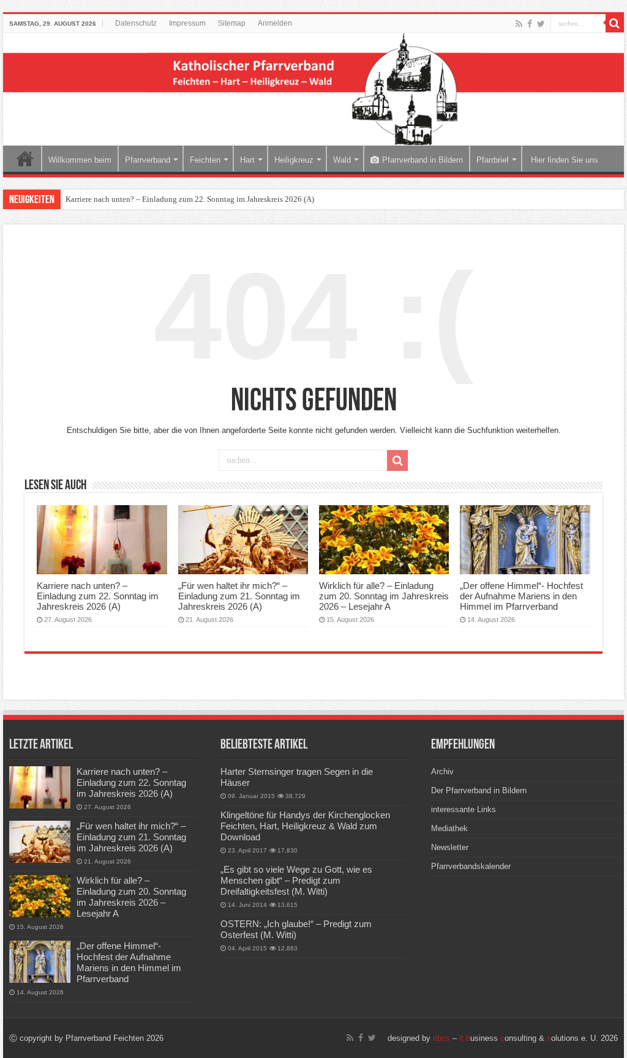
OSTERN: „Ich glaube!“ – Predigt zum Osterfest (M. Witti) (296, 929)
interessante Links (463, 809)
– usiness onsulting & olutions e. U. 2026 (525, 1038)
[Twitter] (541, 24)
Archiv (442, 771)
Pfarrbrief (492, 160)
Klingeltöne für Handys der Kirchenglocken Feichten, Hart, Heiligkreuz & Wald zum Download (305, 826)
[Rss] (519, 24)
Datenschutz (136, 23)
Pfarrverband (147, 160)
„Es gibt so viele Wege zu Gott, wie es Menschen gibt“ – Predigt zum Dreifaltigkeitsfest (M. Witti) (296, 880)
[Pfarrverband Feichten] (313, 89)
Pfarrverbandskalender (471, 866)
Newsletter (449, 847)
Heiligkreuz (294, 160)
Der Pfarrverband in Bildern (479, 790)
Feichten (205, 160)
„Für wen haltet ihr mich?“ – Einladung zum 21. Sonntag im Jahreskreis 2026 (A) (239, 596)
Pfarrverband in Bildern (422, 160)
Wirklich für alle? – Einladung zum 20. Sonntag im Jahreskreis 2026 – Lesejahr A (384, 596)
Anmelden (275, 23)
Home (25, 158)
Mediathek (449, 828)
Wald (342, 160)
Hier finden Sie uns (563, 160)
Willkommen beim (79, 160)
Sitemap (232, 23)
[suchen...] (615, 23)
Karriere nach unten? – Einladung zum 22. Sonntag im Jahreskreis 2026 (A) (190, 199)
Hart (247, 160)
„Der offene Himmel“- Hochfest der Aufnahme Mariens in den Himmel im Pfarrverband (521, 596)
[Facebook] (529, 24)
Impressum (187, 23)
